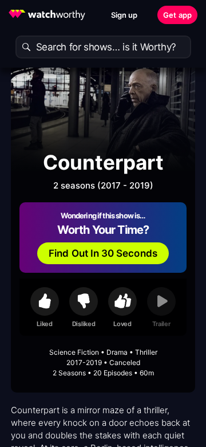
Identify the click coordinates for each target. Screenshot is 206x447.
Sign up (124, 14)
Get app (177, 14)
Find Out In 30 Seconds (103, 253)
